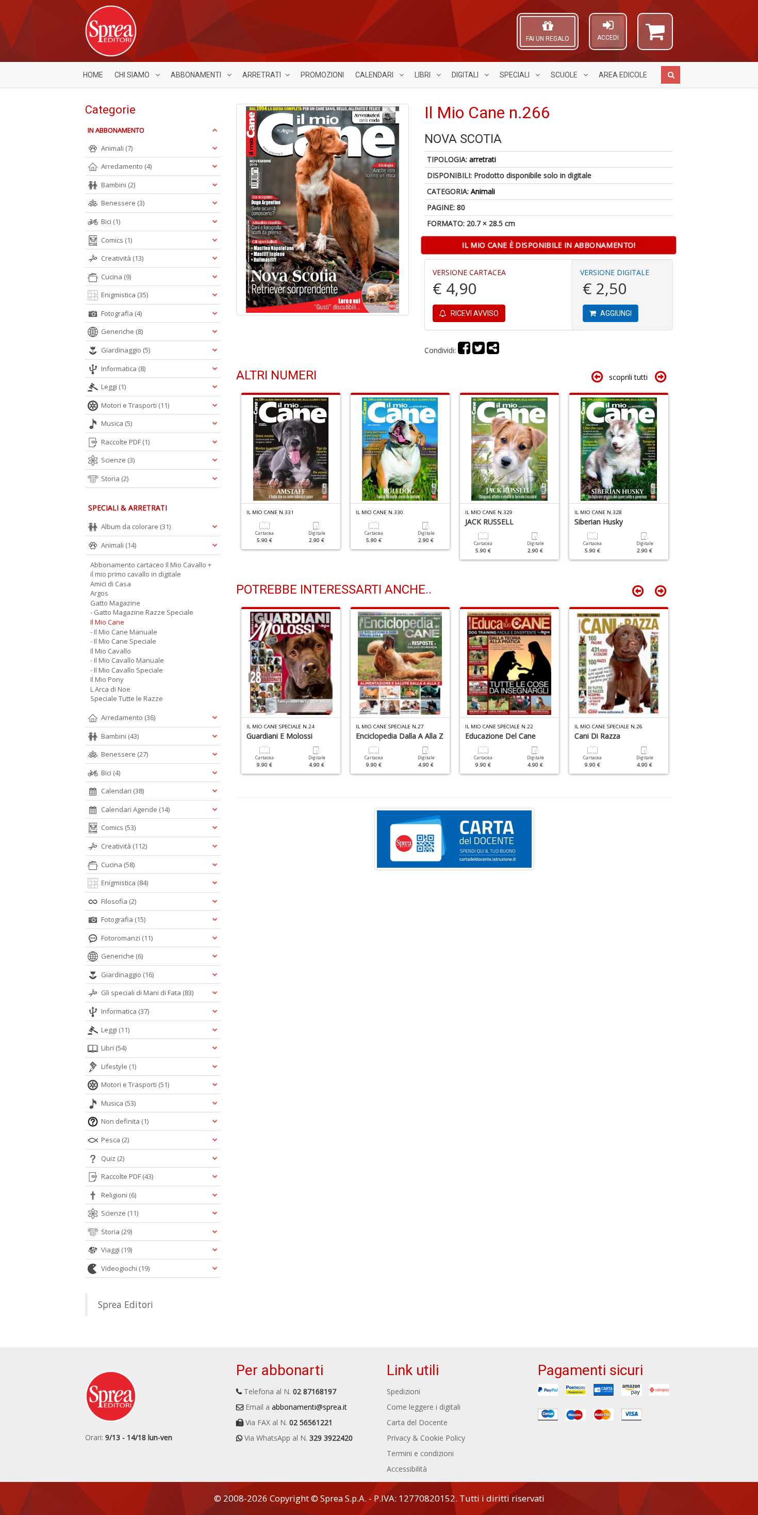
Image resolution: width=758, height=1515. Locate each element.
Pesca (115, 1139)
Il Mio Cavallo (110, 651)
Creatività (122, 258)
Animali (483, 191)
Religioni (118, 1195)
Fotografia (121, 313)
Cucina (116, 276)
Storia (114, 478)
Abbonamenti (197, 75)
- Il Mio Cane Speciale (123, 641)
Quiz (112, 1158)
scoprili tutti (628, 377)
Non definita (125, 1121)
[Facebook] (464, 350)
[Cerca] (670, 75)
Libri (423, 75)
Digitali (466, 75)
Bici (110, 221)
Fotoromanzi (127, 938)
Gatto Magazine (115, 603)
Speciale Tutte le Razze (126, 698)
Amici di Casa (110, 583)
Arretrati (261, 75)
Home (93, 75)
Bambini (118, 184)
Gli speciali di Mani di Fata (147, 992)
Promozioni (322, 75)
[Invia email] (493, 350)
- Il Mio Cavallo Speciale (126, 670)
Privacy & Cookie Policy (426, 1438)
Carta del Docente (417, 1422)
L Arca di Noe (110, 689)
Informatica (123, 368)
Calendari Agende (135, 809)
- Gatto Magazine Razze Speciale (141, 612)
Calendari (375, 75)
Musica (116, 423)
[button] (655, 36)
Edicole (623, 75)
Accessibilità (407, 1469)
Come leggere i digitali (423, 1407)
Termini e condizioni (420, 1453)
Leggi (113, 386)
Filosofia (118, 901)
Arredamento (126, 166)
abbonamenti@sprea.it (309, 1407)
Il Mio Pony (107, 679)
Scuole (565, 75)
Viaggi (116, 1249)
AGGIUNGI (615, 313)
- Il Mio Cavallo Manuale (127, 660)
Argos (99, 593)
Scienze (118, 460)
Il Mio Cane (107, 622)
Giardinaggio (125, 350)
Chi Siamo (132, 75)
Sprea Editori (125, 1304)
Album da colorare (136, 526)
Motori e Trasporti (135, 405)
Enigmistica (124, 294)
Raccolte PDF (125, 441)
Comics (116, 240)
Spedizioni (403, 1391)
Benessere (122, 203)
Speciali (515, 75)
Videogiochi (125, 1268)
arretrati (482, 159)
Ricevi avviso (474, 313)
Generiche (122, 331)
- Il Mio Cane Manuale (123, 631)
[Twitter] (478, 350)
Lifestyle (118, 1066)
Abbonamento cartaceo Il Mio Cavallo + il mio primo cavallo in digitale (150, 569)
